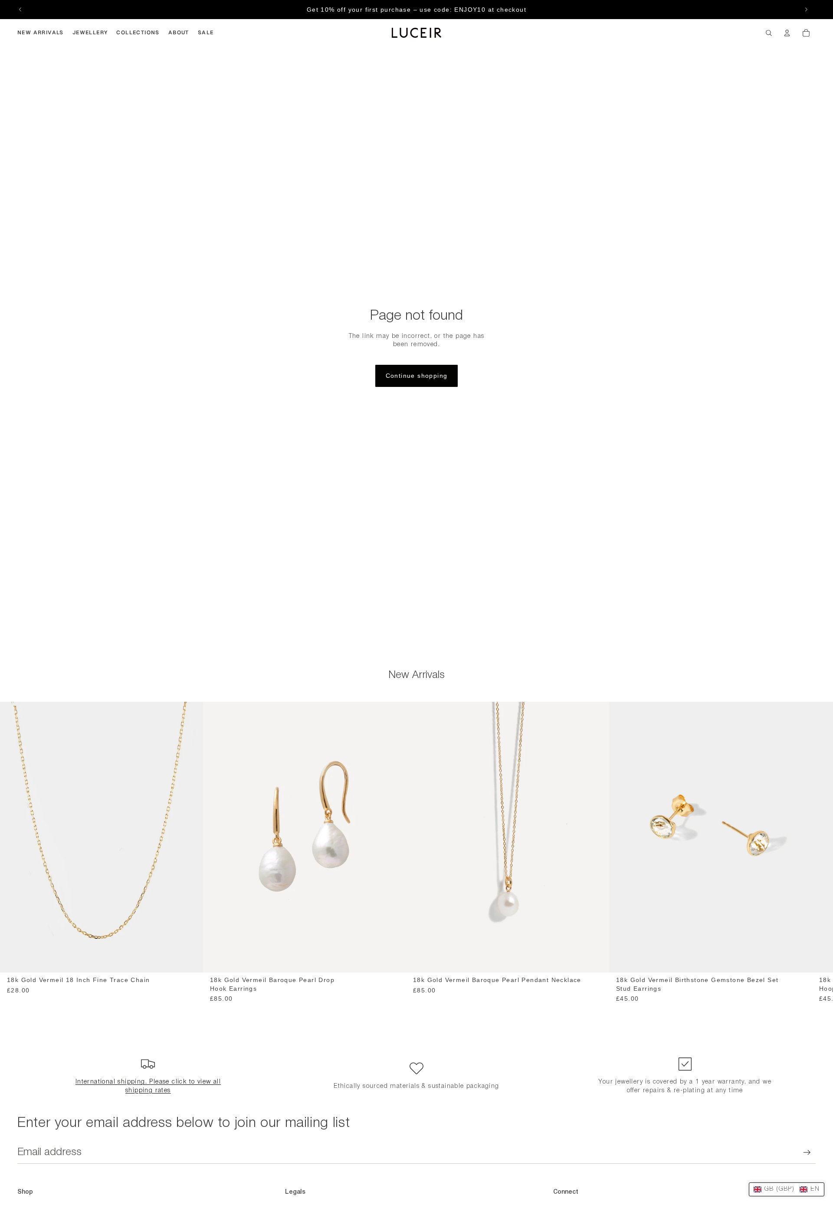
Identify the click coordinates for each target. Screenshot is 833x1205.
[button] (786, 1189)
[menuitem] (40, 33)
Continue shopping (417, 375)
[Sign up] (807, 1152)
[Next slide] (806, 9)
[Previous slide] (20, 9)
